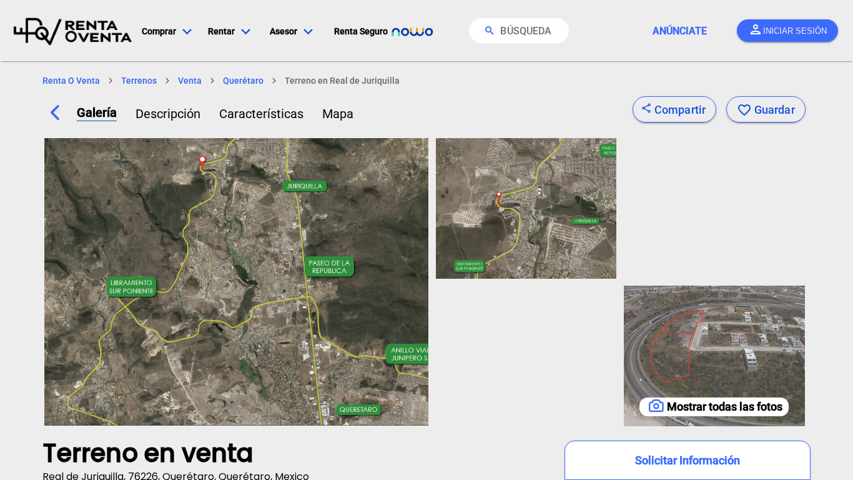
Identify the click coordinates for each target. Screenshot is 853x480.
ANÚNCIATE (680, 31)
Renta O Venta (71, 81)
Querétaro (243, 81)
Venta (190, 81)
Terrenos (139, 81)
